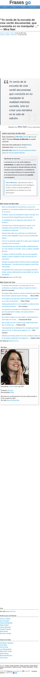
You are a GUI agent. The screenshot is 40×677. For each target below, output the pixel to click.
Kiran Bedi (3, 645)
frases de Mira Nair (15, 277)
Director (10, 390)
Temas (14, 7)
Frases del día (32, 7)
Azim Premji (4, 647)
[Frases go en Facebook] (14, 672)
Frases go (9, 671)
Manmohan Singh (6, 651)
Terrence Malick (5, 619)
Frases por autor (24, 665)
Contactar (34, 671)
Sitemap (2, 672)
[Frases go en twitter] (16, 672)
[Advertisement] (20, 13)
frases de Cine (14, 341)
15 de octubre (13, 386)
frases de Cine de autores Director (13, 153)
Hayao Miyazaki (5, 627)
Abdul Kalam (4, 653)
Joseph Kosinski (5, 629)
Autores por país (16, 667)
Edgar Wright (4, 625)
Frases (4, 7)
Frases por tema (14, 665)
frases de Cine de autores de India (23, 150)
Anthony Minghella (6, 623)
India (12, 392)
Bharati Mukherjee (6, 655)
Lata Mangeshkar (5, 649)
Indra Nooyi (4, 658)
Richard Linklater (5, 633)
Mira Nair (14, 34)
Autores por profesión (6, 667)
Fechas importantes (27, 667)
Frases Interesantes (34, 127)
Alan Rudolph (4, 621)
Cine (12, 33)
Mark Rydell (4, 631)
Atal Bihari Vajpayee (6, 643)
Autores (23, 7)
